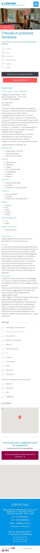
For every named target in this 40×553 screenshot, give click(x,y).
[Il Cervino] (13, 5)
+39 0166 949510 (21, 517)
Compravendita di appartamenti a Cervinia (20, 455)
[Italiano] (12, 548)
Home (9, 42)
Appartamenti (16, 42)
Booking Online (20, 80)
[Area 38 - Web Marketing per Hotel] (35, 548)
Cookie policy (25, 526)
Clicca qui (20, 539)
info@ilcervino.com (23, 523)
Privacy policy (14, 526)
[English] (3, 550)
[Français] (7, 550)
